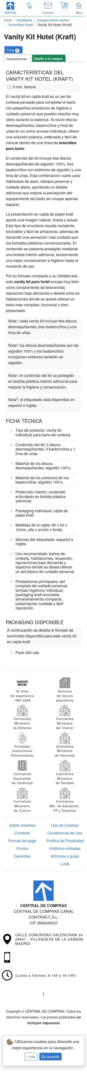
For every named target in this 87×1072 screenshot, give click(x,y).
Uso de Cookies (65, 825)
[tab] (17, 58)
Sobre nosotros (22, 825)
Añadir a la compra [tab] (48, 58)
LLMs (65, 864)
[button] (10, 8)
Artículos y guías (65, 856)
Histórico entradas (64, 848)
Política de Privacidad (65, 840)
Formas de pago (22, 840)
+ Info (31, 1056)
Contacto (22, 833)
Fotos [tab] (12, 50)
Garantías (22, 856)
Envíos (22, 848)
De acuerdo (50, 1056)
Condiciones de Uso (64, 833)
